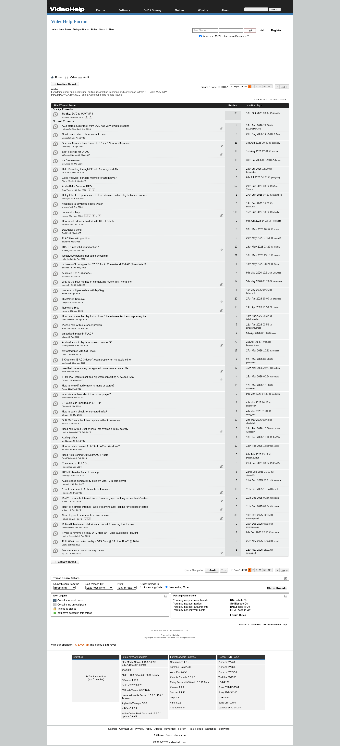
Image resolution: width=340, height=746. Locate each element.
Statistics (210, 728)
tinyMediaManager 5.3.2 (135, 703)
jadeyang (275, 177)
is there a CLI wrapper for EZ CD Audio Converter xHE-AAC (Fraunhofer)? (104, 264)
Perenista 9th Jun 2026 (72, 224)
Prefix (120, 583)
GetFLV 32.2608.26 (132, 685)
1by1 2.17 (175, 697)
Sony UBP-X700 (227, 702)
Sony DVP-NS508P (228, 687)
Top (223, 570)
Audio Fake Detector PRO (77, 186)
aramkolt (277, 195)
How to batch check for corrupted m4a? (84, 411)
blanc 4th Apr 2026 (70, 337)
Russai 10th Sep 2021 (72, 423)
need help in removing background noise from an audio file (95, 368)
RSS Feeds (196, 728)
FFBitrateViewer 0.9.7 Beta (136, 690)
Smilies (234, 603)
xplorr (276, 498)
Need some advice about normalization (84, 134)
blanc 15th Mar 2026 (71, 354)
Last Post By (253, 105)
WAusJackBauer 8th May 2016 (76, 155)
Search (103, 29)
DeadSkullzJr (252, 458)
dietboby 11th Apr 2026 (72, 146)
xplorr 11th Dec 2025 (71, 501)
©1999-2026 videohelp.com (170, 742)
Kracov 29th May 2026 (72, 216)
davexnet (250, 388)
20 (236, 298)
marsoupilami (252, 518)
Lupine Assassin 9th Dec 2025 (76, 536)
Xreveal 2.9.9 (177, 687)
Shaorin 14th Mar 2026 (72, 380)
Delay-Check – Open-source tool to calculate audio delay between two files (104, 195)
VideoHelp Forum (69, 21)
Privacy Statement (272, 624)
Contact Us (243, 624)
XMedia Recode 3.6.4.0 (182, 677)
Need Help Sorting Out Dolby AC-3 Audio (85, 454)
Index (55, 29)
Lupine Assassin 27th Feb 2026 (76, 432)
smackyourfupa (253, 328)
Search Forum (279, 100)
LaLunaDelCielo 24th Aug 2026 (76, 129)
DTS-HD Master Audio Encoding (80, 472)
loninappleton (252, 345)
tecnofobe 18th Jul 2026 (73, 172)
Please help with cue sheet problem (82, 325)
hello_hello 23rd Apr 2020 (73, 259)
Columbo (277, 160)
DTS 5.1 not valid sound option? (80, 247)
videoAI (277, 480)
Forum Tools (262, 100)
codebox (276, 394)
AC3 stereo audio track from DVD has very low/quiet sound (95, 125)
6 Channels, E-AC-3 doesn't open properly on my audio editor (96, 359)
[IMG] (233, 606)
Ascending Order (153, 587)
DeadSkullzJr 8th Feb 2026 (74, 458)
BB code (235, 600)
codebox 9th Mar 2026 (72, 398)
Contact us (126, 728)
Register (276, 30)
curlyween (251, 406)
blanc (274, 333)
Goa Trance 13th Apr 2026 (74, 190)
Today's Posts (81, 29)
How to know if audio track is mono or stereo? (88, 385)
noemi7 (277, 238)
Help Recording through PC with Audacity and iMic (90, 169)
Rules (94, 29)
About (158, 728)
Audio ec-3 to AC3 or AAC (76, 273)
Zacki (276, 229)
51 (264, 86)
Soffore (276, 134)
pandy (277, 541)
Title (56, 105)
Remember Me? (211, 36)
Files (111, 29)
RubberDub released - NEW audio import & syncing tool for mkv (98, 524)
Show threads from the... (67, 583)
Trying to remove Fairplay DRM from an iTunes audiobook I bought (100, 532)
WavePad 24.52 (178, 672)
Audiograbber (69, 437)
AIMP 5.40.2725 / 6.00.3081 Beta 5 (140, 675)
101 (270, 86)
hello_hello (251, 293)
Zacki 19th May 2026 (71, 233)
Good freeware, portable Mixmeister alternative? (89, 177)
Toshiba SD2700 (227, 677)
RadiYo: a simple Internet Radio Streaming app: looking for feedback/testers (105, 498)
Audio (86, 77)
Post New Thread (65, 84)
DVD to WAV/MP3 (82, 113)
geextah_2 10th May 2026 (74, 268)
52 (236, 186)
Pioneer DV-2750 (227, 672)
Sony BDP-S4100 (227, 692)
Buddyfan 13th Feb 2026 (73, 441)
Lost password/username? (234, 36)
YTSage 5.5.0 (177, 707)
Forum (100, 10)
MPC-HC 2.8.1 (129, 708)
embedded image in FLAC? (77, 333)
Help (262, 30)
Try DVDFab (81, 644)
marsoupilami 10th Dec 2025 (75, 527)
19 (236, 246)
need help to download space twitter (82, 203)
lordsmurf (277, 281)
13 (236, 489)
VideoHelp (256, 624)
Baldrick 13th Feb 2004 (72, 117)
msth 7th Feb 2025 (70, 372)
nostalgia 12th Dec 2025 (73, 475)
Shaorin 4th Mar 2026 (72, 415)
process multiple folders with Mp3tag (83, 290)
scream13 (251, 553)
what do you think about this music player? (86, 394)
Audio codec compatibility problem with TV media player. (94, 480)
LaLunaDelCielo (253, 129)
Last (283, 87)
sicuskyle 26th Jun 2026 (73, 198)
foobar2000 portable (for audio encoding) (85, 255)
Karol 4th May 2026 (71, 276)
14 (236, 151)
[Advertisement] (170, 57)
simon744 (250, 475)
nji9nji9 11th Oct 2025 (72, 519)
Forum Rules (238, 615)
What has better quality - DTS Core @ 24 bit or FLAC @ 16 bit (103, 541)
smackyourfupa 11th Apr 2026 (75, 328)
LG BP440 (223, 697)
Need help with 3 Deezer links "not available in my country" (95, 428)
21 (236, 255)
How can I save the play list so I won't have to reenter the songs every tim (104, 316)
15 (236, 160)
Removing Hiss (70, 307)
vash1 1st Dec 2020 (71, 545)
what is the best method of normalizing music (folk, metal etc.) (97, 281)
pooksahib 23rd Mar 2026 (73, 363)
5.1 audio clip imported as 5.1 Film (81, 402)
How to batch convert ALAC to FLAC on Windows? (91, 446)
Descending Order (178, 587)
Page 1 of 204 (240, 86)
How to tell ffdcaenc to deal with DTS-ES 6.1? (88, 221)
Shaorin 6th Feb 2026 (72, 449)
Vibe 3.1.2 (175, 702)
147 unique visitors (96, 676)
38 (236, 113)
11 (260, 86)
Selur (276, 264)
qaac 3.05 (127, 670)
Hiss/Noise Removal (73, 299)
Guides (180, 10)
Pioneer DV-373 (227, 667)
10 (236, 385)
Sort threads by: (94, 583)
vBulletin (175, 635)
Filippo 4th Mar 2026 (71, 406)
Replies (232, 105)
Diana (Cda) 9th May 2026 (74, 181)
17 (236, 281)
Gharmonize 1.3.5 (179, 662)
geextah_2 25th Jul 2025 (73, 285)
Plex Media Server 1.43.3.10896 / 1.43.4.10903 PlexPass (139, 664)
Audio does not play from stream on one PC (87, 342)
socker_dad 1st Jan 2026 (73, 250)
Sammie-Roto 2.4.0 (180, 667)
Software (124, 10)
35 (236, 515)
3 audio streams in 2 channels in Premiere (86, 489)
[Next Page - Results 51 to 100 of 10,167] (277, 87)
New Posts (65, 29)
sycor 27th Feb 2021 (71, 553)
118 (235, 212)
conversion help (71, 212)
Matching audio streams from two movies (85, 515)
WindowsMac (252, 319)
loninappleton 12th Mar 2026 (75, 346)
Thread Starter (68, 105)
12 (236, 445)
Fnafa (277, 247)
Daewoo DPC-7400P (229, 707)
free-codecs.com (176, 735)
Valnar (275, 151)
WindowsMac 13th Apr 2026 (74, 320)
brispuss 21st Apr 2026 (72, 302)
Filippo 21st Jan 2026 (72, 467)
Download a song (71, 229)
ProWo (276, 113)
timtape (276, 368)
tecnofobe (251, 172)
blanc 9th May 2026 (71, 242)
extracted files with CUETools (79, 350)
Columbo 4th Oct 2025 (72, 164)
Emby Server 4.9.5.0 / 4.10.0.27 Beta (189, 682)
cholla (276, 212)
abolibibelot (251, 423)
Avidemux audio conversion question (83, 550)
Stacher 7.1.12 (178, 692)
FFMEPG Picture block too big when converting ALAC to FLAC (98, 376)
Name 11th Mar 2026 (71, 389)
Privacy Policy (143, 728)
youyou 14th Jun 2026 (72, 207)
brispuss (277, 299)
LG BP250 (223, 682)
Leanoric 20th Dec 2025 (73, 484)
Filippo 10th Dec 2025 (72, 493)
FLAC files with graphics (76, 238)
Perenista (276, 221)
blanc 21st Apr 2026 (71, 294)
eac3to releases (71, 160)
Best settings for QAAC (75, 151)
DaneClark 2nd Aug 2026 (73, 138)
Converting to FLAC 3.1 (75, 463)
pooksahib (251, 362)
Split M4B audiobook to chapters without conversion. (92, 420)
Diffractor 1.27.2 (130, 680)
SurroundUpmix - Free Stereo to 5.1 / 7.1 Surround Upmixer (96, 143)
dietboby (276, 143)
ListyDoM (250, 206)
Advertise (170, 728)
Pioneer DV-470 (227, 662)
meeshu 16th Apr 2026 (72, 311)
